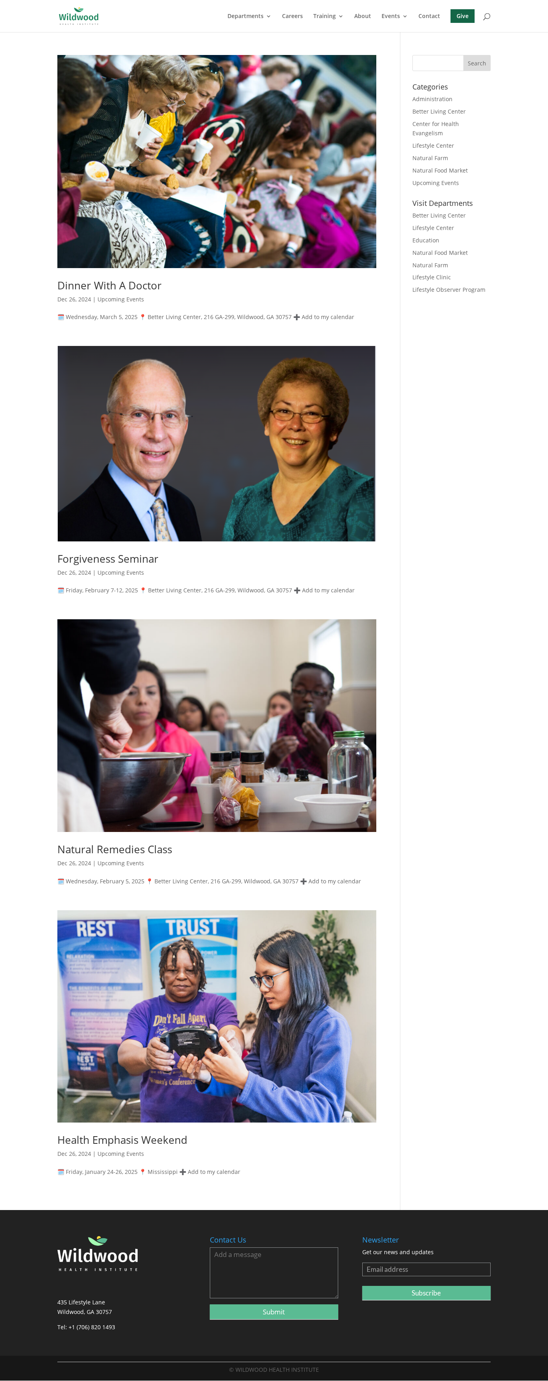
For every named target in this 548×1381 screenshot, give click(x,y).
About (362, 16)
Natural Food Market (440, 170)
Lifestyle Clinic (431, 277)
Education (425, 240)
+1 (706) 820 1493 (92, 1327)
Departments (245, 16)
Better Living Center (439, 111)
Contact (429, 16)
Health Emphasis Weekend (122, 1140)
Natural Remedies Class (114, 849)
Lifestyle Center (433, 145)
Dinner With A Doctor (109, 285)
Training (324, 16)
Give (463, 16)
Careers (292, 16)
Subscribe (426, 1293)
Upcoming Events (120, 299)
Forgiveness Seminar (107, 558)
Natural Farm (430, 158)
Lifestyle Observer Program (448, 289)
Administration (432, 99)
